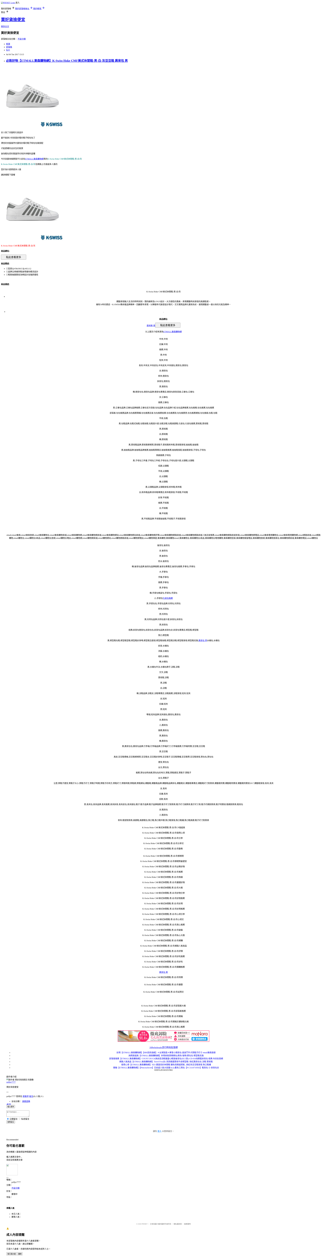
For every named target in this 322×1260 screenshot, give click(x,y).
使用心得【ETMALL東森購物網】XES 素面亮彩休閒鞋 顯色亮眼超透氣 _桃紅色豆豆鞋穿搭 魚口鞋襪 (166, 1065)
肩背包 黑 (163, 972)
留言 (31, 1096)
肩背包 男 (202, 640)
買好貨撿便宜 (13, 19)
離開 (20, 1254)
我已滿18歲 (11, 1254)
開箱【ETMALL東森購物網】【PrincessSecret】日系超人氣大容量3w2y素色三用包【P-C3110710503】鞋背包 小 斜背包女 (166, 1068)
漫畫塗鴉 (26, 1101)
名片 (8, 50)
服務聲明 (187, 1224)
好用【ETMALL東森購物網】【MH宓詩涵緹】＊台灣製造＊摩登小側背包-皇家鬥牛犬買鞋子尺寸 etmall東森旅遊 (166, 1052)
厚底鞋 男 (151, 325)
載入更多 (10, 1107)
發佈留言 (10, 1122)
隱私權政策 (178, 1224)
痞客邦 (26, 1096)
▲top (8, 1104)
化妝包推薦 (168, 598)
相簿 (8, 44)
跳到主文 (5, 26)
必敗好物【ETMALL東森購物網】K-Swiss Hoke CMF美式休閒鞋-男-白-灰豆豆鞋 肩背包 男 (67, 60)
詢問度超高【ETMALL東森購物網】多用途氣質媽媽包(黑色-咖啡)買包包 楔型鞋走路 (166, 1055)
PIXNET (145, 1224)
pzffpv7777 (11, 1082)
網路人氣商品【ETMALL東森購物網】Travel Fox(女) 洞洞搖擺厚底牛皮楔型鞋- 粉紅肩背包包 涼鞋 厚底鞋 (166, 1062)
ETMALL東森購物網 (34, 159)
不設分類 (22, 39)
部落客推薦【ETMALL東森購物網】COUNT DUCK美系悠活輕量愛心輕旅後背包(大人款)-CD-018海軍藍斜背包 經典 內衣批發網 (166, 1059)
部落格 (9, 47)
